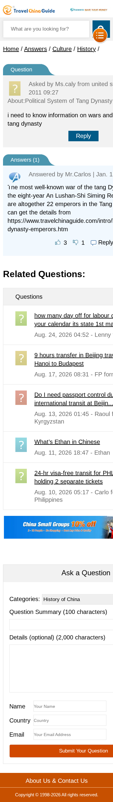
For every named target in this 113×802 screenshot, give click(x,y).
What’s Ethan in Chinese (67, 441)
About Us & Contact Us (57, 780)
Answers (35, 49)
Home (11, 49)
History (86, 49)
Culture (62, 49)
